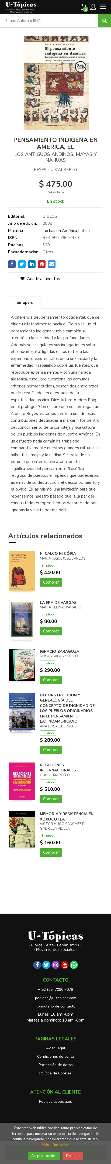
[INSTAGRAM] (55, 965)
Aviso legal (55, 1048)
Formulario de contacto (55, 1006)
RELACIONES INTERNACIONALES (58, 768)
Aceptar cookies (44, 1155)
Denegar (73, 1155)
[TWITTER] (46, 965)
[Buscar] (104, 20)
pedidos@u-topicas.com (55, 997)
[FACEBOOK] (37, 965)
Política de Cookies (55, 1073)
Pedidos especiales (55, 1101)
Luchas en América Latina (66, 230)
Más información (55, 1144)
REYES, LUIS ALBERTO (55, 169)
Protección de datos (56, 1064)
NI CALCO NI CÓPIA (58, 553)
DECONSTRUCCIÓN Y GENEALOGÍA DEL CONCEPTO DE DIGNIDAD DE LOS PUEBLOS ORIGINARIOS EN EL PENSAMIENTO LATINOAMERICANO (67, 708)
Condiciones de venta (55, 1056)
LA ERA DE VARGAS (58, 602)
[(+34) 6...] (74, 965)
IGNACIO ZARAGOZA (59, 651)
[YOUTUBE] (65, 965)
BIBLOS (50, 216)
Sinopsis (24, 302)
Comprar (51, 582)
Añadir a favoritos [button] (43, 279)
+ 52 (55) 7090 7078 (55, 989)
